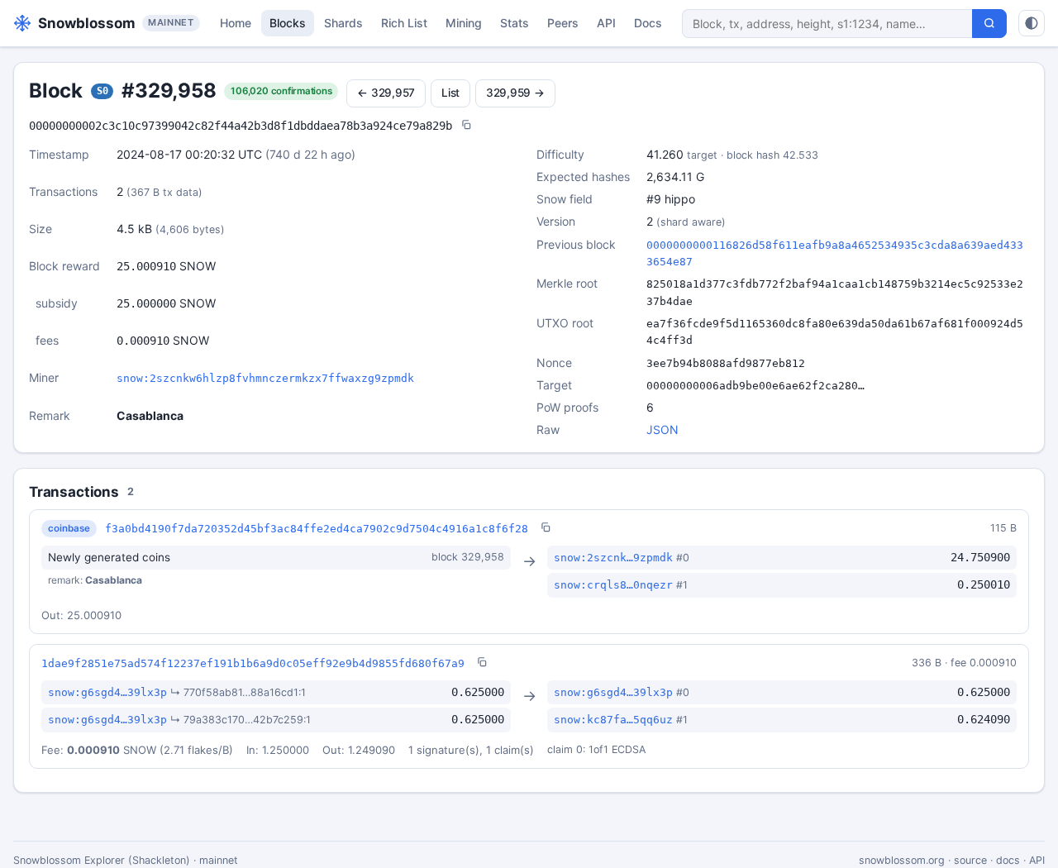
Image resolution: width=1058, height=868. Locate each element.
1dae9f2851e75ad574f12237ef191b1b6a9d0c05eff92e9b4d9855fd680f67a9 (253, 663)
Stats (514, 23)
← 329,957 (386, 92)
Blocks (287, 23)
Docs (648, 23)
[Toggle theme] (1031, 23)
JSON (662, 429)
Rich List (404, 23)
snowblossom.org (902, 860)
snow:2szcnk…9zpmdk (613, 557)
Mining (464, 23)
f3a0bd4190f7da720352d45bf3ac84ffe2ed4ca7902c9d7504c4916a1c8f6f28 (316, 528)
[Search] (989, 23)
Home (235, 23)
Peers (563, 23)
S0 (102, 91)
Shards (343, 23)
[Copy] (466, 126)
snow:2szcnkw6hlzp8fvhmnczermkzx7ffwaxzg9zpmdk (265, 378)
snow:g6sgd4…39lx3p (107, 692)
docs (1008, 860)
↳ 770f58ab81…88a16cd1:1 (238, 692)
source (970, 860)
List (450, 92)
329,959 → (515, 92)
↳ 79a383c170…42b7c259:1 (240, 719)
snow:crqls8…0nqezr (613, 585)
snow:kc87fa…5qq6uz (613, 719)
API (606, 23)
